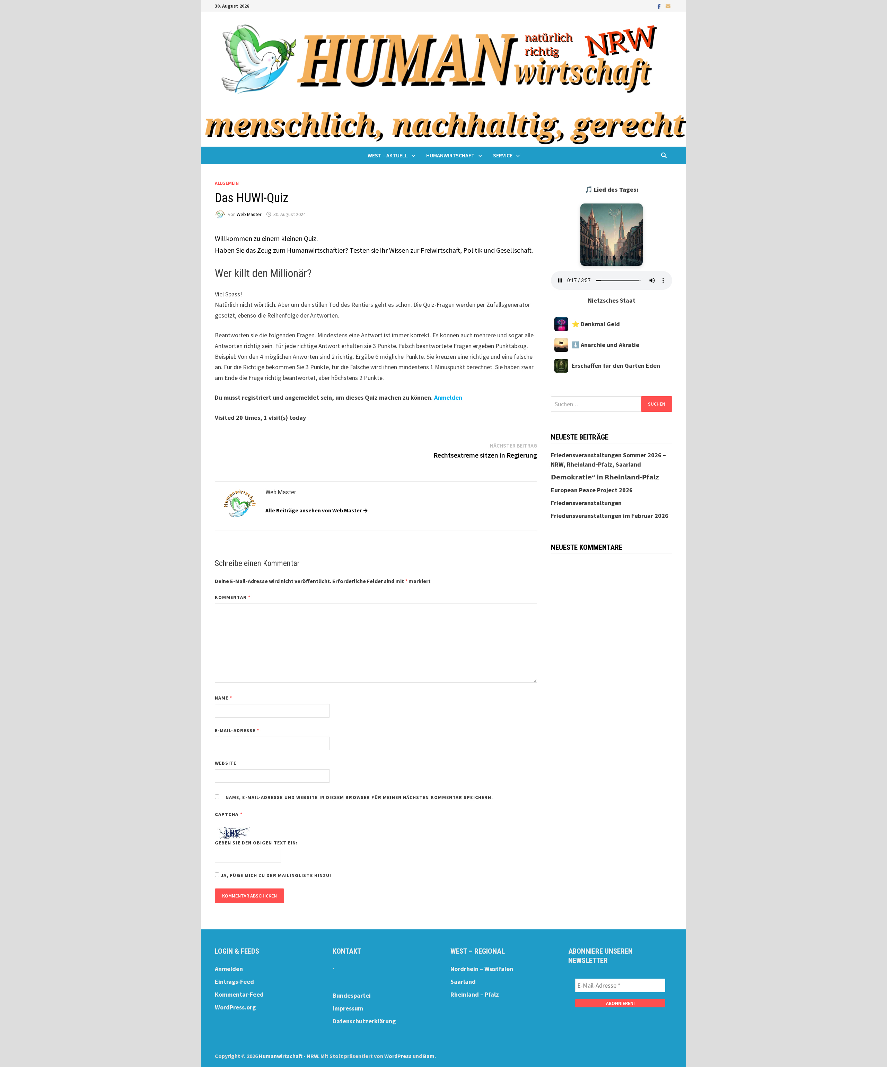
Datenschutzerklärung (364, 1021)
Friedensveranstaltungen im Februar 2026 (609, 516)
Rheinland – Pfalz (474, 994)
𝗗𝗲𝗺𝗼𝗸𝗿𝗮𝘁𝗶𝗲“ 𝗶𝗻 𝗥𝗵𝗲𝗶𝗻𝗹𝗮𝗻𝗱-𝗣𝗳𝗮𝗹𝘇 (605, 477)
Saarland (463, 982)
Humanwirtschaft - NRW (288, 1055)
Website (226, 763)
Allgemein (227, 183)
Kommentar (233, 597)
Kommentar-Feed (239, 994)
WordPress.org (235, 1007)
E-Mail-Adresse (237, 730)
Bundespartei (352, 995)
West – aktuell (388, 155)
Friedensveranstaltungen (586, 503)
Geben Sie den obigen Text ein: (256, 843)
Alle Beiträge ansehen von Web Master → (316, 510)
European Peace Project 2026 (592, 490)
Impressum (348, 1008)
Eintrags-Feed (234, 982)
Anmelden (448, 397)
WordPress (398, 1055)
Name (223, 698)
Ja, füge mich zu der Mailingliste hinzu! (275, 875)
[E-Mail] (668, 6)
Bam (428, 1055)
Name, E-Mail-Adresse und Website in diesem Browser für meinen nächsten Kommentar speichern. (359, 797)
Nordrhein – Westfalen (481, 969)
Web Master (249, 214)
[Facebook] (660, 6)
